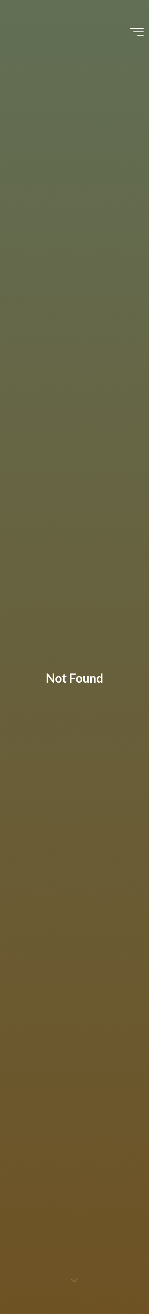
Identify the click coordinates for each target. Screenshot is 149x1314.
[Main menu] (137, 32)
